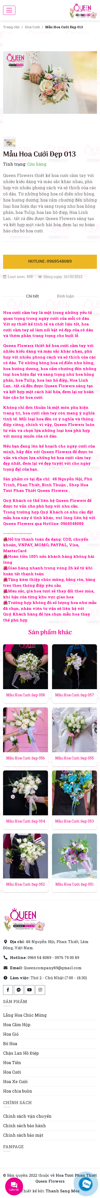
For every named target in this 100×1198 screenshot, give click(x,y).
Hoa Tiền (12, 1062)
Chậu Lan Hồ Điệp (21, 1053)
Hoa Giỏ (11, 1034)
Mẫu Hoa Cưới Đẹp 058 (25, 694)
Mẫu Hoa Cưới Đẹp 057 (74, 694)
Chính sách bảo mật (23, 1135)
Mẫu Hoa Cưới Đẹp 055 (74, 758)
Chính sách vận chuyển (27, 1116)
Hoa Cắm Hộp (16, 1024)
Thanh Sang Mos (62, 1190)
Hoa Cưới (32, 27)
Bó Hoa (10, 1043)
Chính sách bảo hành (24, 1125)
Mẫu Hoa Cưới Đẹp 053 (74, 821)
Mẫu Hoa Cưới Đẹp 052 (25, 884)
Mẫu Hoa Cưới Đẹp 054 (25, 821)
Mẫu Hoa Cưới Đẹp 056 (25, 758)
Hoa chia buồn (17, 1091)
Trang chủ (11, 27)
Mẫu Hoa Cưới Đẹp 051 (74, 884)
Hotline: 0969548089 (50, 261)
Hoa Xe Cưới (15, 1081)
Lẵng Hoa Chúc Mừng (25, 1015)
